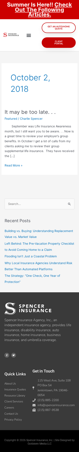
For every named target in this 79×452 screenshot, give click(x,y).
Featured (11, 118)
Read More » (13, 165)
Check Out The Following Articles (43, 9)
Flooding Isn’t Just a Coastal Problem (31, 256)
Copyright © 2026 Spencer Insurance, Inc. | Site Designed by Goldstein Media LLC (39, 442)
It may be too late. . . (30, 112)
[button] (28, 35)
